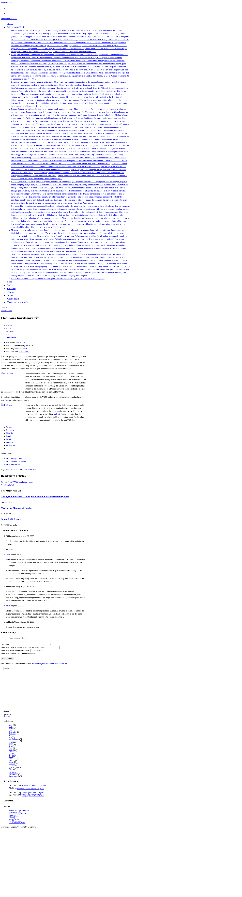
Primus (11, 751)
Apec (10, 725)
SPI (21, 469)
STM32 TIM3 (14, 767)
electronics (12, 732)
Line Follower (14, 739)
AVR (10, 728)
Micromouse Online (9, 19)
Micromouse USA (15, 812)
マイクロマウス (31, 469)
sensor (11, 762)
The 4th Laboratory (16, 821)
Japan (10, 737)
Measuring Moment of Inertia (16, 508)
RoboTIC (12, 758)
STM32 (11, 766)
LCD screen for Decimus (16, 461)
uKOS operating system (17, 823)
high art (57, 414)
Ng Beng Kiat (13, 816)
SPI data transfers (13, 464)
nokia (8, 469)
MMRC (11, 744)
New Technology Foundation (19, 814)
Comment (5, 644)
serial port (15, 469)
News (10, 746)
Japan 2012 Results (11, 519)
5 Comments (24, 351)
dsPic (10, 730)
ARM (10, 727)
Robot (11, 757)
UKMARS (12, 774)
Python (11, 753)
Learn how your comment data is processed (49, 663)
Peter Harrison (21, 342)
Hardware (12, 734)
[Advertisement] (22, 691)
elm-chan (55, 411)
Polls (10, 748)
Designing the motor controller (33, 792)
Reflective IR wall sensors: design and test (27, 786)
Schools (11, 760)
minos (11, 743)
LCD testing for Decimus (16, 458)
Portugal (12, 750)
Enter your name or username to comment (17, 647)
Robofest (12, 755)
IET (10, 736)
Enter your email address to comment (16, 650)
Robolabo (12, 817)
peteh (8, 554)
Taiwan (11, 769)
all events (7, 716)
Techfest (11, 771)
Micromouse (11, 337)
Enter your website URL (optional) (15, 653)
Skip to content (7, 2)
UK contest (13, 773)
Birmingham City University (19, 810)
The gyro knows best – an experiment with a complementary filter (35, 496)
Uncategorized (14, 776)
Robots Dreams (14, 819)
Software (12, 764)
